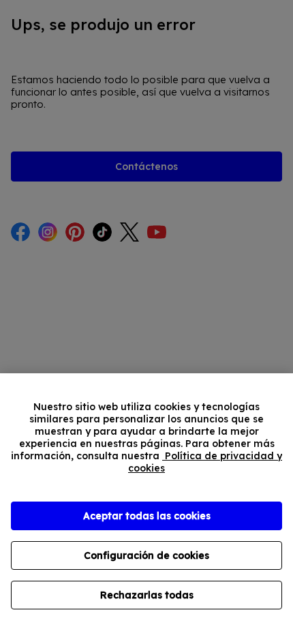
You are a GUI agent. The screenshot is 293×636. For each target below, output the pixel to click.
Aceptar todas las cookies (147, 516)
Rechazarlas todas (147, 595)
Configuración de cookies (146, 555)
